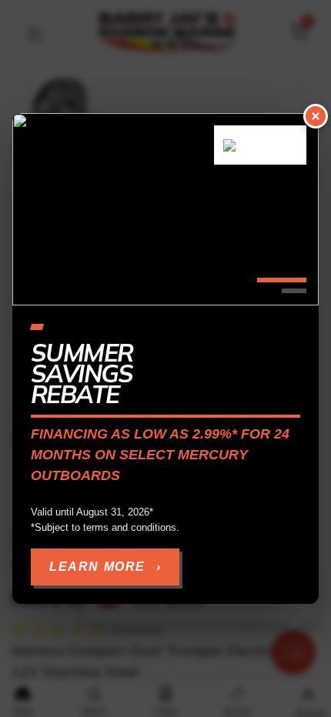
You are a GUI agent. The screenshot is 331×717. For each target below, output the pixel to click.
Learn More (105, 566)
